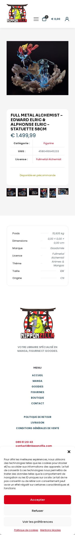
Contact (37, 403)
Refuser (37, 511)
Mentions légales (50, 530)
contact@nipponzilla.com (34, 446)
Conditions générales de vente (37, 428)
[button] (69, 452)
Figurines (37, 392)
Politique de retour (37, 417)
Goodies (37, 386)
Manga (37, 381)
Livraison (37, 422)
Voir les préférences (37, 522)
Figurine (49, 143)
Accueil (37, 375)
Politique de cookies (26, 530)
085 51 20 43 (24, 442)
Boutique (37, 397)
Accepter (37, 500)
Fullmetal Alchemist (48, 159)
